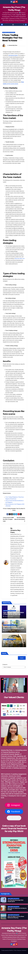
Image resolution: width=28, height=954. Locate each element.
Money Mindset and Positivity (13, 898)
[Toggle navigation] (13, 25)
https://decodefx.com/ (19, 258)
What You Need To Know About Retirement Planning (16, 917)
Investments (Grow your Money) (9, 32)
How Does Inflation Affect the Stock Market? (19, 518)
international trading (13, 55)
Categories (4, 664)
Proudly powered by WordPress (7, 950)
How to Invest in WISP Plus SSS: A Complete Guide (8, 519)
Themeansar (24, 950)
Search (4, 653)
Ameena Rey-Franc (13, 45)
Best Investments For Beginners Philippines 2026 (13, 627)
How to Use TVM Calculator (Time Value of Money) (13, 613)
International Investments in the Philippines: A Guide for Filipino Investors (14, 642)
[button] (23, 24)
